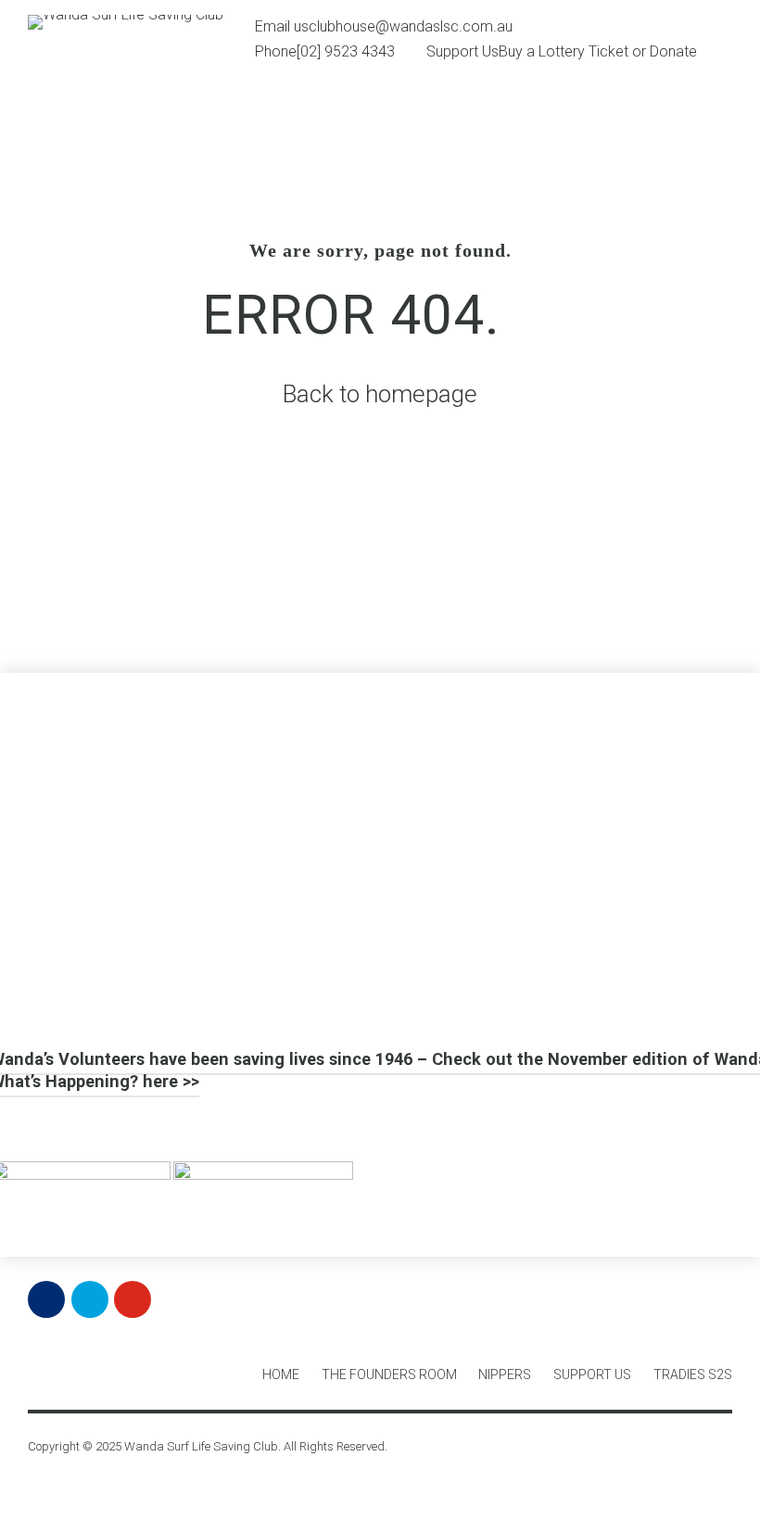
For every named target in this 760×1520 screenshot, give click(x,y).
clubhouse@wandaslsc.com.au (411, 26)
